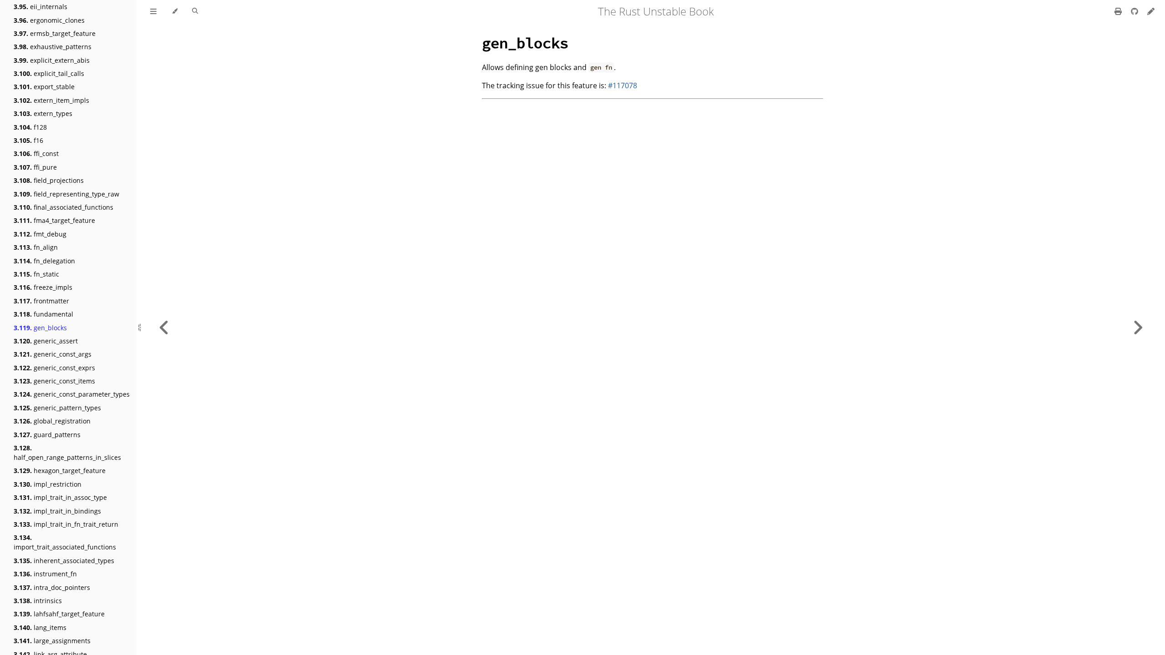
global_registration (52, 421)
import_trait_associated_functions (65, 542)
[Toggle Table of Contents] (153, 11)
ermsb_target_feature (55, 33)
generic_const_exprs (54, 367)
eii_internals (40, 6)
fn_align (36, 247)
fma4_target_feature (54, 220)
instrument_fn (45, 573)
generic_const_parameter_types (72, 394)
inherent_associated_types (64, 560)
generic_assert (46, 341)
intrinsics (38, 600)
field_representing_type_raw (66, 194)
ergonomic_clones (49, 20)
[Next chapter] (1137, 327)
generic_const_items (54, 381)
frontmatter (41, 301)
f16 (28, 140)
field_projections (49, 180)
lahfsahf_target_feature (59, 614)
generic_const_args (52, 354)
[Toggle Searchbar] (195, 11)
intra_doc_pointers (52, 587)
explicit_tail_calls (49, 73)
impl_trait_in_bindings (57, 511)
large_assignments (52, 640)
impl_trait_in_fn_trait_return (66, 524)
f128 (30, 127)
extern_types (43, 113)
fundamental (43, 314)
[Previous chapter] (164, 327)
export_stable (44, 86)
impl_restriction (47, 484)
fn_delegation (44, 261)
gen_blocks (40, 327)
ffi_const (36, 153)
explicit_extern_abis (52, 60)
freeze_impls (43, 287)
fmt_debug (40, 234)
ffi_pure (35, 167)
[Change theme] (174, 11)
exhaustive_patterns (52, 46)
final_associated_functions (63, 207)
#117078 (622, 86)
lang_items (40, 627)
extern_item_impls (51, 100)
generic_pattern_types (57, 407)
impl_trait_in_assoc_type (60, 497)
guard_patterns (47, 434)
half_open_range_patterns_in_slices (67, 452)
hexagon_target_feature (60, 470)
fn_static (36, 274)
